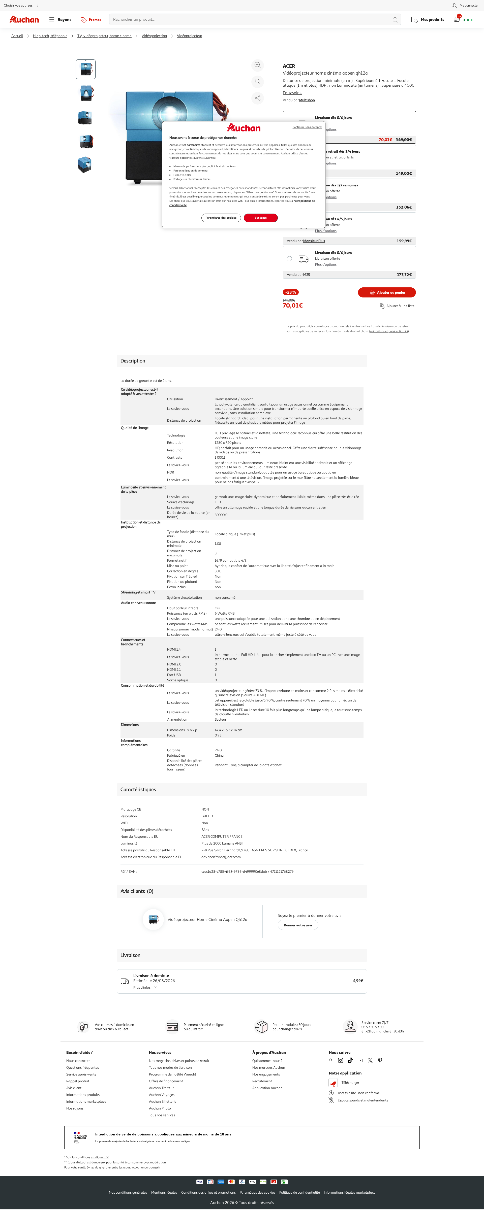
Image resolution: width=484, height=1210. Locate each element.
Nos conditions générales (128, 1192)
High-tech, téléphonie (50, 35)
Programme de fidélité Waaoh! (172, 1074)
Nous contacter (78, 1061)
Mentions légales (164, 1192)
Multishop (307, 100)
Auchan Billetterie (162, 1101)
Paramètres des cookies (221, 217)
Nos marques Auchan (268, 1067)
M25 (306, 275)
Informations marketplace (86, 1101)
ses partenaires (191, 145)
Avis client (73, 1088)
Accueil (17, 35)
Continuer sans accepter (307, 127)
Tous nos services (162, 1115)
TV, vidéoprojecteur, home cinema (104, 35)
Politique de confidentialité (299, 1192)
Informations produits (83, 1095)
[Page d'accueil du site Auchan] (26, 19)
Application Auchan (267, 1088)
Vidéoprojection (154, 35)
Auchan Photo (160, 1108)
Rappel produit (77, 1081)
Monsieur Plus (314, 241)
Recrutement (262, 1081)
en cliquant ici (100, 1157)
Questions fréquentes (82, 1067)
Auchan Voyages (161, 1095)
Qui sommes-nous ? (267, 1061)
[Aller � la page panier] (462, 19)
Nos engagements (266, 1074)
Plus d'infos (141, 987)
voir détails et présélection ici (389, 331)
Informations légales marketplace (349, 1192)
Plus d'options (326, 129)
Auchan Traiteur (161, 1088)
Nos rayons (74, 1108)
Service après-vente (81, 1074)
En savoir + (292, 92)
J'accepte (260, 217)
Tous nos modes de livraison (170, 1067)
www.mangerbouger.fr (146, 1167)
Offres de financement (166, 1081)
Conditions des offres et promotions (208, 1192)
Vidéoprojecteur (189, 35)
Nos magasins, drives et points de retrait (179, 1061)
